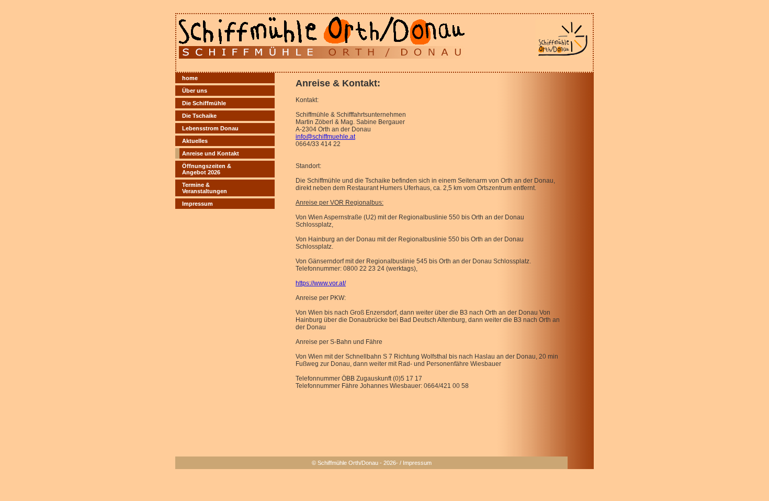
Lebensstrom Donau (210, 128)
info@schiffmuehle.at (325, 136)
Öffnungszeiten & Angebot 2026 (206, 169)
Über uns (194, 90)
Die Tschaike (199, 116)
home (190, 78)
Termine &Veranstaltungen (204, 188)
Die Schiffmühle (204, 103)
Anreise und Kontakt (210, 153)
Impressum (197, 204)
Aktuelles (195, 141)
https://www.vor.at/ (321, 283)
